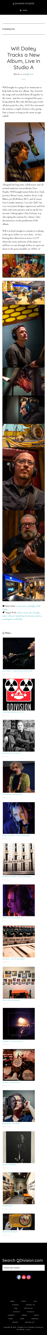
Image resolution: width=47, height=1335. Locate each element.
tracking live (7, 619)
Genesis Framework (36, 1327)
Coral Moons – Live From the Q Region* (13, 959)
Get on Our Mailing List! (9, 1164)
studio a (38, 616)
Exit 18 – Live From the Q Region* (12, 918)
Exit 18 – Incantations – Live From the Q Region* (16, 835)
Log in (28, 1329)
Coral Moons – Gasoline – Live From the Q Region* (16, 876)
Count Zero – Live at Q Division (11, 1082)
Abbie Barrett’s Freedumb (10, 1232)
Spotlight (31, 606)
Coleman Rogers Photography (11, 1000)
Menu (25, 10)
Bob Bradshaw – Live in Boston (11, 1123)
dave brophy (34, 612)
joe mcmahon (18, 616)
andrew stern (22, 612)
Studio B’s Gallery (7, 1206)
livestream (29, 616)
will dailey (18, 619)
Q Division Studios (23, 3)
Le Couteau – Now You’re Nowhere (12, 1041)
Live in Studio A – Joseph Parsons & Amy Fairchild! (17, 671)
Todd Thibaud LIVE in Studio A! (11, 753)
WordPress (21, 1329)
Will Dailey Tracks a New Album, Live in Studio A (23, 57)
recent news (21, 606)
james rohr (6, 616)
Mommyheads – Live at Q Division (12, 794)
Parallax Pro (21, 1327)
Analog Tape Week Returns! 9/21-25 (13, 712)
